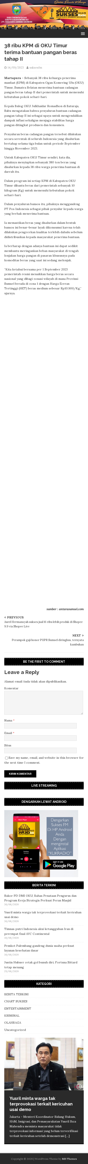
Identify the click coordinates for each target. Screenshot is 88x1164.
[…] (67, 1136)
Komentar (11, 688)
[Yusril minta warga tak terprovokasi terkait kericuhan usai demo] (44, 1064)
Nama (8, 720)
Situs (7, 745)
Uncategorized (15, 1030)
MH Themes (69, 1158)
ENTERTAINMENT (17, 1008)
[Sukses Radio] (44, 27)
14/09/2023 (16, 67)
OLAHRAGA (12, 1023)
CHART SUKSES (15, 1001)
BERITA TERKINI (16, 994)
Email (8, 733)
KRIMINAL (11, 1015)
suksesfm (35, 67)
